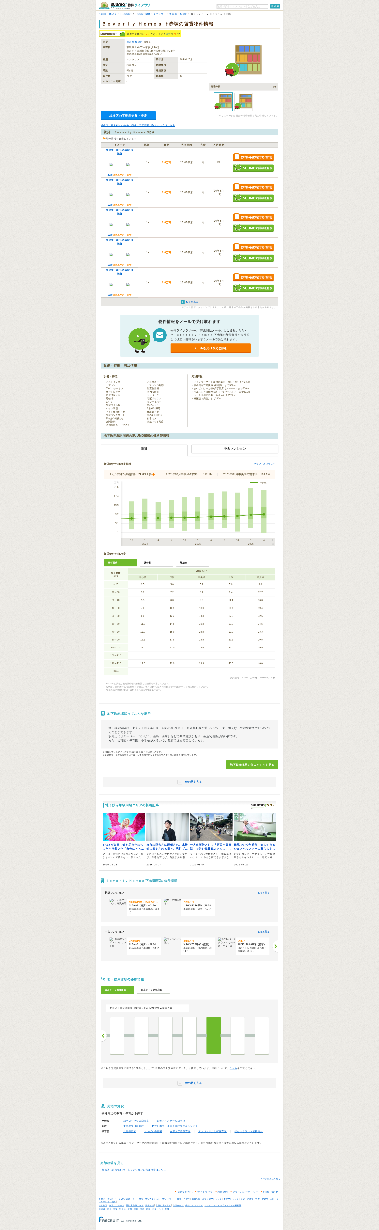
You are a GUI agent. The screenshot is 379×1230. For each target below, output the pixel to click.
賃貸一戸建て (183, 1199)
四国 (148, 1209)
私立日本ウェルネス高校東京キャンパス (175, 1126)
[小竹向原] (141, 1035)
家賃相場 (196, 1199)
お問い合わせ (270, 1192)
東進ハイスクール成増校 (171, 1120)
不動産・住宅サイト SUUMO (115, 14)
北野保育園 (129, 1131)
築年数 (147, 562)
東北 (109, 1209)
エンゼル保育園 (153, 1131)
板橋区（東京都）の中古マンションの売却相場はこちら (134, 1169)
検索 (276, 6)
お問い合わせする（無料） (253, 157)
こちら (233, 1068)
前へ (104, 1036)
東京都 (173, 14)
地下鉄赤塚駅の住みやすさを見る (252, 764)
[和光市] (262, 1035)
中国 (154, 1209)
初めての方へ (185, 1192)
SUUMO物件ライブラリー (151, 14)
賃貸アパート (168, 1199)
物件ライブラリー (194, 1205)
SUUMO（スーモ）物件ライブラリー (125, 5)
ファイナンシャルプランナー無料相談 (223, 1205)
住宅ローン (178, 1205)
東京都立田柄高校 (133, 1126)
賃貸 (168, 34)
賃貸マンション (152, 1199)
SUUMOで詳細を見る (253, 168)
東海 (136, 1209)
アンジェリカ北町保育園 (212, 1131)
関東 (115, 1209)
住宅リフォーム (116, 1205)
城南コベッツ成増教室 (136, 1120)
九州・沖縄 (164, 1209)
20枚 (110, 175)
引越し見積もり (163, 1205)
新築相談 (149, 1205)
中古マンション (231, 1199)
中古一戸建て (261, 1199)
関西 (142, 1209)
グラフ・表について (264, 464)
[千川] (117, 1035)
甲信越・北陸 (125, 1209)
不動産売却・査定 (135, 1205)
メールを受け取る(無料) (211, 348)
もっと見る (263, 892)
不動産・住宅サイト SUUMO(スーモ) (117, 1199)
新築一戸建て (247, 1199)
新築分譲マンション (212, 1199)
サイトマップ (205, 1192)
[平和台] (189, 1035)
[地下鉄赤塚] (213, 1035)
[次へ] (275, 946)
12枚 (110, 205)
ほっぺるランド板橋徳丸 (249, 1131)
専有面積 (112, 562)
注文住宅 (103, 1205)
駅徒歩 (183, 562)
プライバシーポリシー (245, 1192)
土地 (272, 1199)
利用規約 (223, 1192)
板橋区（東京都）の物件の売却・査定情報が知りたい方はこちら (138, 125)
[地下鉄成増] (238, 1035)
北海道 (102, 1209)
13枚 (110, 265)
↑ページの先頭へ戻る (270, 1179)
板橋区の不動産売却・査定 (128, 115)
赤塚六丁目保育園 (180, 1131)
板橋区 (184, 14)
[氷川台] (165, 1035)
